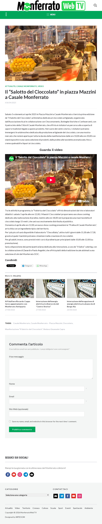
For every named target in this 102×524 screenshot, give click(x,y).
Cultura (45, 508)
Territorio (26, 508)
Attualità (10, 86)
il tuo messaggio (16, 356)
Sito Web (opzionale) (18, 409)
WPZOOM (20, 517)
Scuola (53, 508)
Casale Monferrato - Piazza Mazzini (46, 323)
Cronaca (36, 508)
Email (11, 396)
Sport (60, 508)
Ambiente (89, 508)
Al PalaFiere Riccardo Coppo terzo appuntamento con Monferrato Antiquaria (17, 304)
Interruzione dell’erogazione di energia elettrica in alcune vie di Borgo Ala (81, 304)
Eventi (68, 508)
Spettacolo (77, 508)
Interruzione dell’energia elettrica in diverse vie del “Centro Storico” (47, 304)
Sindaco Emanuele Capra (54, 329)
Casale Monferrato (26, 86)
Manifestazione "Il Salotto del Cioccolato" (23, 329)
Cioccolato (68, 323)
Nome (12, 383)
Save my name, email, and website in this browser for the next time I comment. (44, 421)
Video (41, 86)
